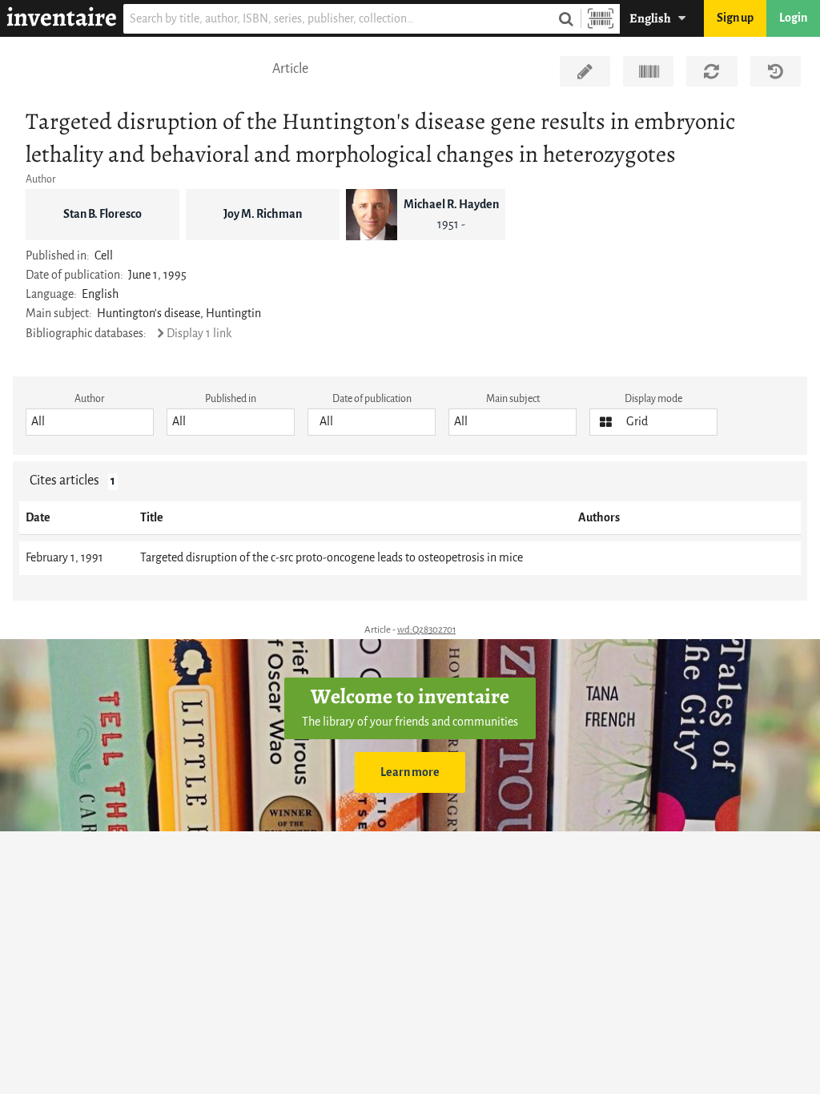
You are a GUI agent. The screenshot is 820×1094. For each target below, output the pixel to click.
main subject (513, 398)
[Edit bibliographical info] (585, 71)
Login (793, 18)
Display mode (653, 398)
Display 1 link (199, 333)
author (89, 398)
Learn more (410, 772)
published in (230, 398)
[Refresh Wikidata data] (711, 71)
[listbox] (90, 422)
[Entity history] (775, 71)
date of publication (372, 398)
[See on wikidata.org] (648, 71)
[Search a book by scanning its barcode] (600, 19)
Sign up (735, 18)
